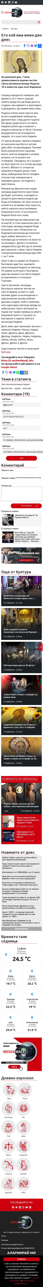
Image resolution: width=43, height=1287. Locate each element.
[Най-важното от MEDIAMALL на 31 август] (8, 836)
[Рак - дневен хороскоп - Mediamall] (23, 1110)
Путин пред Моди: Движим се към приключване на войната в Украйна (18, 907)
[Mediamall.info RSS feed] (30, 1207)
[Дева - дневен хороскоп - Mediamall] (23, 1129)
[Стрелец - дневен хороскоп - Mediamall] (8, 1167)
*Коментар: (6, 485)
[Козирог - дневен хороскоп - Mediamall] (23, 1167)
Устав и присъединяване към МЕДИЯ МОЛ (17, 1248)
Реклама (4, 1240)
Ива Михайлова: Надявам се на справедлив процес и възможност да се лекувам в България (21, 922)
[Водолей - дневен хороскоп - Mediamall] (8, 1186)
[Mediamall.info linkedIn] (9, 2)
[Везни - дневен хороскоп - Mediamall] (8, 1148)
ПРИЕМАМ (21, 1259)
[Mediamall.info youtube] (16, 2)
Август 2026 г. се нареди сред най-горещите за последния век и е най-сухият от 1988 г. (19, 914)
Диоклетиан (6, 388)
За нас (3, 1236)
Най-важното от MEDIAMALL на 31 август (26, 834)
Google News (8, 367)
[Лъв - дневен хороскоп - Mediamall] (8, 1129)
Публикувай (26, 506)
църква (17, 388)
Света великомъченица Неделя (15, 384)
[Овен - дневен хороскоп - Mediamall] (9, 1092)
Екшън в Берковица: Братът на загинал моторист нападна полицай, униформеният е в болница (20, 891)
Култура (14, 29)
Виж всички (21, 929)
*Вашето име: (7, 470)
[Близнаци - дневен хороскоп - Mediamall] (8, 1110)
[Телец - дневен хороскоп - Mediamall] (25, 1092)
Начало (5, 29)
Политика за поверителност (12, 1244)
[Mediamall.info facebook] (2, 2)
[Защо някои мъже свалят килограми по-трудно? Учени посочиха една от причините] (8, 821)
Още (21, 458)
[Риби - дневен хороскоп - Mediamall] (23, 1186)
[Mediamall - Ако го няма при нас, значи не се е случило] (14, 12)
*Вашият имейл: (8, 478)
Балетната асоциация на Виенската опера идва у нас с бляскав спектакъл (20, 884)
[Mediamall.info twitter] (6, 2)
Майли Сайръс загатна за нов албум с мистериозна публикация (19, 858)
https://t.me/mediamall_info (17, 360)
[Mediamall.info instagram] (12, 2)
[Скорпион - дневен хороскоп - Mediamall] (23, 1148)
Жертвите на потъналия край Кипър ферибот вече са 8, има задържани (19, 877)
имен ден (27, 388)
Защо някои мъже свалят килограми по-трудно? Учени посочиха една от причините (28, 820)
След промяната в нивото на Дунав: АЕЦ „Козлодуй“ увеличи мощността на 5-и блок (21, 899)
